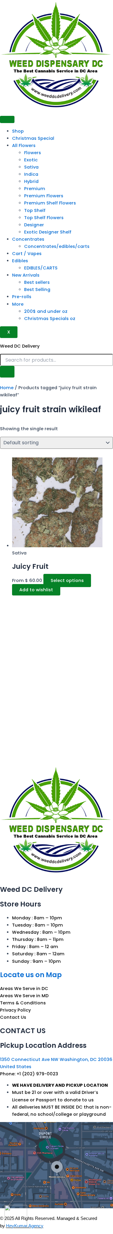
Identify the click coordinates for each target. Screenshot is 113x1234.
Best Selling (37, 289)
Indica (31, 174)
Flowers (32, 153)
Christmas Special (33, 138)
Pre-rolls (21, 297)
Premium (34, 189)
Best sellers (37, 282)
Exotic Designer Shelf (47, 232)
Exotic (31, 160)
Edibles (20, 261)
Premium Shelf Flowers (50, 203)
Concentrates (28, 239)
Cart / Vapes (27, 254)
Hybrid (31, 181)
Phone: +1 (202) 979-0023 (29, 1074)
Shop (18, 131)
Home (7, 388)
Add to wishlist (36, 590)
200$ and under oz (45, 311)
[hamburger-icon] (7, 119)
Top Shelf (35, 210)
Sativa (31, 167)
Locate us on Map (31, 975)
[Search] (7, 372)
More (18, 304)
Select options (67, 580)
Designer (34, 225)
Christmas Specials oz (49, 319)
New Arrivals (25, 275)
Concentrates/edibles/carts (56, 246)
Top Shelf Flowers (44, 218)
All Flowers (24, 145)
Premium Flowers (43, 196)
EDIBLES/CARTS (41, 268)
